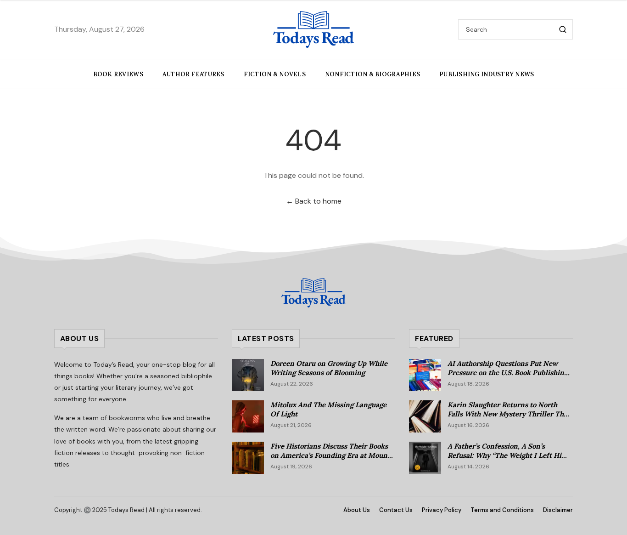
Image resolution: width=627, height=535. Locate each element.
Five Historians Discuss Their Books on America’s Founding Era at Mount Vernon (330, 455)
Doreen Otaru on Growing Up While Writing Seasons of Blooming (328, 368)
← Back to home (313, 201)
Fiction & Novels (275, 74)
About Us (356, 510)
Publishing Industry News (486, 74)
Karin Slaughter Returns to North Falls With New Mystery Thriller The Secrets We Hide (507, 414)
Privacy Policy (441, 510)
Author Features (193, 74)
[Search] (563, 29)
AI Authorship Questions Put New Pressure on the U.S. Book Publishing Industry (508, 373)
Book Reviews (118, 74)
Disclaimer (558, 510)
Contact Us (396, 510)
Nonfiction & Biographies (372, 74)
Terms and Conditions (502, 510)
